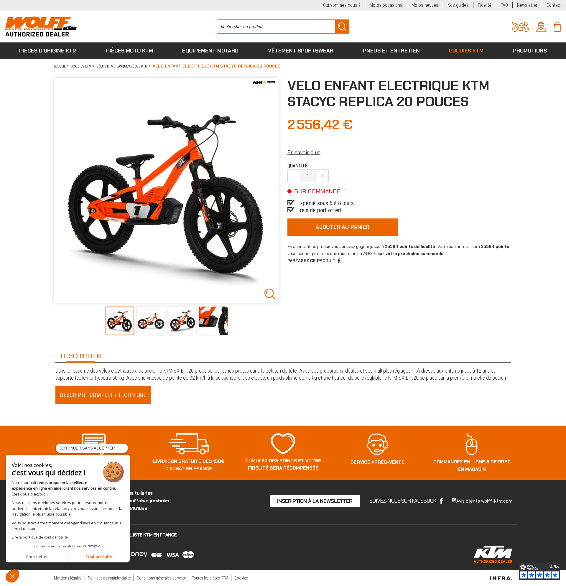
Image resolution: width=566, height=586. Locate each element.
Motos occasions (386, 5)
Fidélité (484, 5)
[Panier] (557, 26)
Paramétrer (37, 556)
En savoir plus (303, 152)
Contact (554, 5)
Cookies (241, 578)
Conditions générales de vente (161, 578)
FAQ (504, 5)
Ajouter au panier (342, 227)
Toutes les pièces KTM (210, 578)
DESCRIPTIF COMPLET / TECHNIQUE (103, 395)
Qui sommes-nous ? (342, 5)
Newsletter (527, 5)
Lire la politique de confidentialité (40, 537)
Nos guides (458, 5)
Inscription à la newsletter (314, 501)
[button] (12, 576)
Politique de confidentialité (109, 578)
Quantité (297, 166)
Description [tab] (81, 356)
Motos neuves (425, 5)
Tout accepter (98, 556)
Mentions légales (68, 578)
